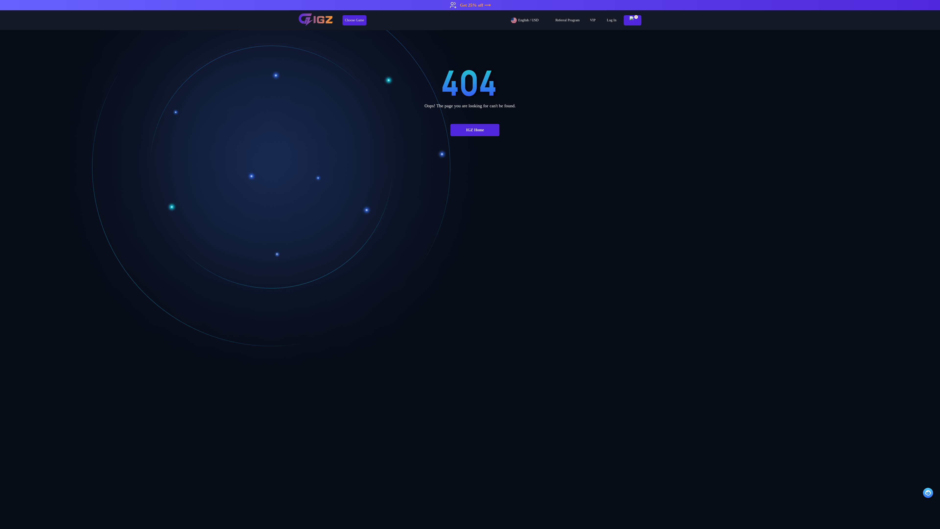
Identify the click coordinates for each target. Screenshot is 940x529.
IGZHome (475, 130)
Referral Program (567, 20)
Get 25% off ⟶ (475, 5)
